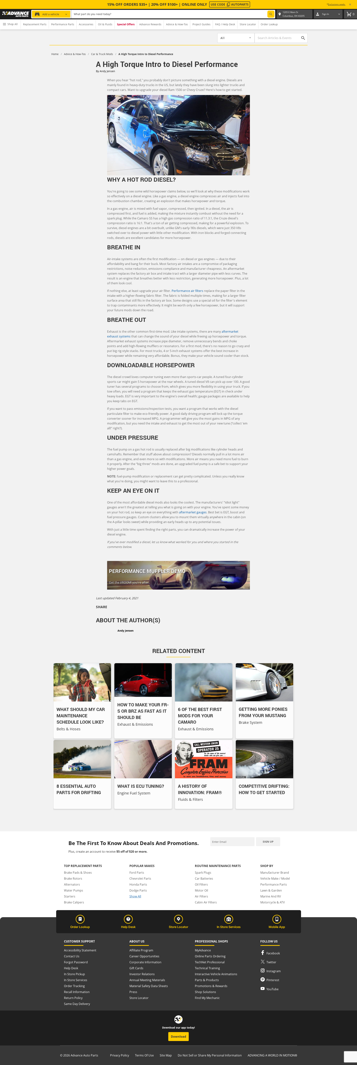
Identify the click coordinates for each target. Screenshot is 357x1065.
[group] (35, 24)
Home (55, 54)
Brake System (250, 722)
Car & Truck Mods (102, 54)
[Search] (270, 14)
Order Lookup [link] (269, 24)
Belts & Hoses (69, 728)
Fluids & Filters (190, 799)
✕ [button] (350, 4)
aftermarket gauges (193, 512)
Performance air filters (187, 291)
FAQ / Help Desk (225, 24)
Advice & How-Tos (75, 54)
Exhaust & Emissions (135, 724)
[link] (16, 14)
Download (178, 1037)
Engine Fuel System (133, 793)
